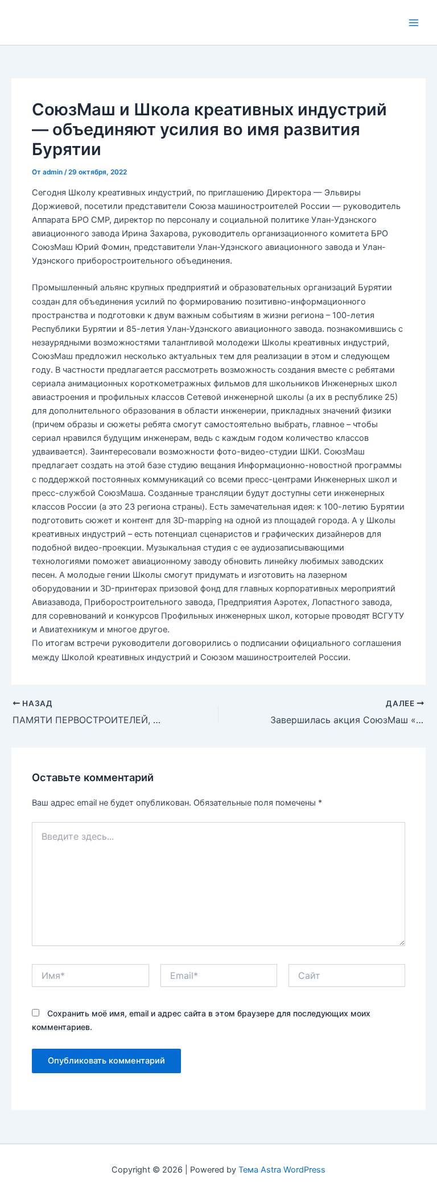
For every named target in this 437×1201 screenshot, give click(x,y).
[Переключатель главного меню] (414, 23)
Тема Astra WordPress (281, 1170)
